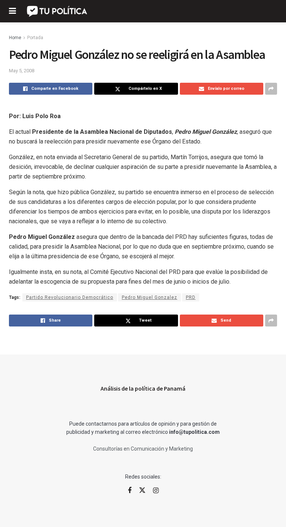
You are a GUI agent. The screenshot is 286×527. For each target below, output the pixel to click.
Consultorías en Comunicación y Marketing (143, 449)
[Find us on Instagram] (156, 490)
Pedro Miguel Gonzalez (149, 297)
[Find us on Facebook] (129, 490)
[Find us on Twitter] (142, 490)
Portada (35, 37)
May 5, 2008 (21, 70)
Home (15, 37)
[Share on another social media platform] (271, 89)
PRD (191, 297)
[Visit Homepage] (57, 11)
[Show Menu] (12, 11)
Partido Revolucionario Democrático (69, 297)
